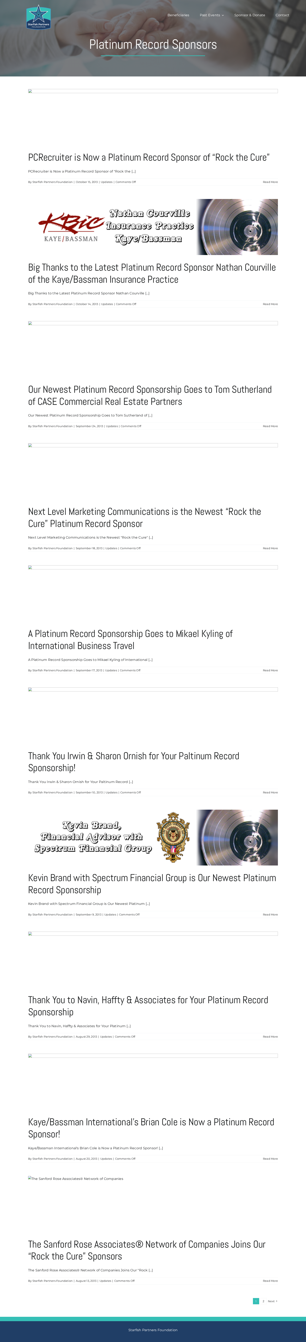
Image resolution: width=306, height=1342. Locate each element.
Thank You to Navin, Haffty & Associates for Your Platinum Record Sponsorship (148, 1005)
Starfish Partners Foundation (52, 182)
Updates (107, 182)
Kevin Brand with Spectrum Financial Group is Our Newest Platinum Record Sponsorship (152, 883)
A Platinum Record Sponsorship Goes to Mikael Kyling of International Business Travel (130, 639)
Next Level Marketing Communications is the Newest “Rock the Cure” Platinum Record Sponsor (144, 517)
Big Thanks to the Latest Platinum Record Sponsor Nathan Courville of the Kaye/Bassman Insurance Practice (152, 273)
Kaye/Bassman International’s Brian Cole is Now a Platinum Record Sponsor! (151, 1128)
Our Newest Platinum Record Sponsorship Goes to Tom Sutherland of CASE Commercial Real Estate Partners (150, 395)
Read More (270, 182)
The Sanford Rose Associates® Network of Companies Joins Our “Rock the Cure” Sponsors (147, 1250)
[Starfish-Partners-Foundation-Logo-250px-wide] (38, 6)
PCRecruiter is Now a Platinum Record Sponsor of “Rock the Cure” (149, 157)
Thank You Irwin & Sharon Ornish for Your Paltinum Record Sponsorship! (133, 761)
